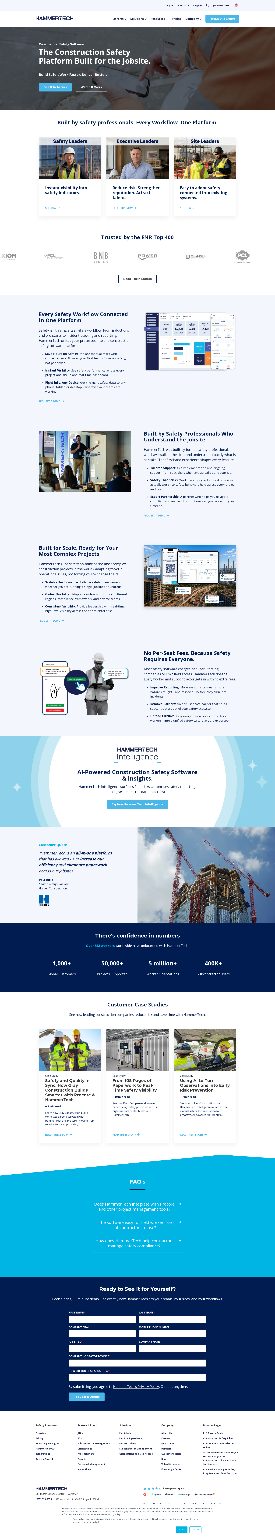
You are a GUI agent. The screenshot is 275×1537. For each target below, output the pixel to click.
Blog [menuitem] (163, 1459)
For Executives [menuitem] (127, 1443)
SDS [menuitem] (80, 1438)
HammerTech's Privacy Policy (136, 1386)
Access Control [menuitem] (44, 1459)
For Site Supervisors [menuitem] (130, 1438)
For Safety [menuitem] (125, 1433)
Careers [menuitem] (165, 1438)
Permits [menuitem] (82, 1459)
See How (50, 208)
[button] (118, 271)
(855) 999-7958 (221, 5)
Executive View (123, 208)
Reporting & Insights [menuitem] (48, 1443)
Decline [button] (195, 1529)
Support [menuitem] (197, 5)
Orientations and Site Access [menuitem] (136, 1453)
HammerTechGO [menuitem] (45, 1448)
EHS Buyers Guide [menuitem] (213, 1433)
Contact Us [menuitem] (183, 5)
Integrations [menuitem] (43, 1453)
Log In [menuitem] (169, 5)
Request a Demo (222, 18)
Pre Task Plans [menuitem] (86, 1453)
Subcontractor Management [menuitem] (94, 1443)
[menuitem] (170, 1464)
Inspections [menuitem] (84, 1469)
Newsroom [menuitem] (167, 1443)
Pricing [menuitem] (40, 1438)
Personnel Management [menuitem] (91, 1464)
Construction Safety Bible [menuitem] (218, 1438)
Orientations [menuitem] (85, 1448)
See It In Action (55, 87)
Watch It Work (91, 87)
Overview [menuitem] (41, 1433)
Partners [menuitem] (166, 1448)
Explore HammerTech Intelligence (137, 804)
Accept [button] (182, 1529)
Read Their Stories (137, 279)
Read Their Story (57, 1134)
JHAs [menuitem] (80, 1433)
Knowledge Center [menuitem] (172, 1469)
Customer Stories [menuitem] (171, 1453)
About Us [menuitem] (166, 1433)
